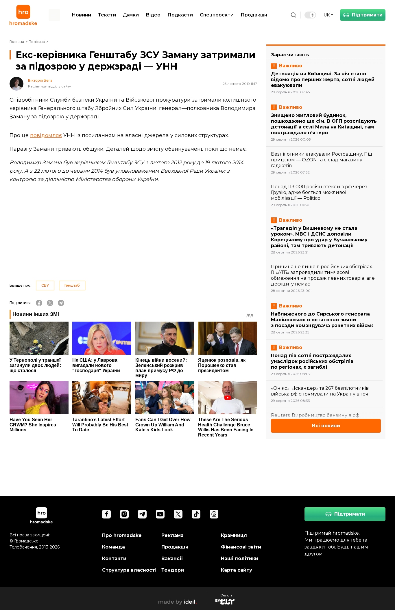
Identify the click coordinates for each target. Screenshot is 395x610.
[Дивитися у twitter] (178, 514)
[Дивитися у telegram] (142, 514)
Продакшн (254, 15)
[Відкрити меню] (54, 15)
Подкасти (180, 15)
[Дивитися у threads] (214, 514)
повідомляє (46, 135)
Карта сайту (236, 570)
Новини (81, 15)
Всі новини (326, 425)
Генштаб (72, 285)
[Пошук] (293, 15)
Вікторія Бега (40, 81)
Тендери (172, 570)
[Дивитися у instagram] (124, 514)
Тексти (107, 15)
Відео (153, 15)
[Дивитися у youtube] (160, 514)
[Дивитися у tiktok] (196, 514)
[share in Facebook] (39, 303)
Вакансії (172, 558)
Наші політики (239, 558)
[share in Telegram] (61, 303)
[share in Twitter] (50, 303)
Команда (113, 547)
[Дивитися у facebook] (106, 514)
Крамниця (234, 535)
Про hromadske (122, 535)
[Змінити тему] (310, 15)
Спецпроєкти (217, 15)
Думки (131, 15)
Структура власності (129, 570)
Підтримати (367, 15)
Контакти (114, 558)
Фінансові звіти (241, 547)
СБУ (45, 285)
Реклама (172, 535)
